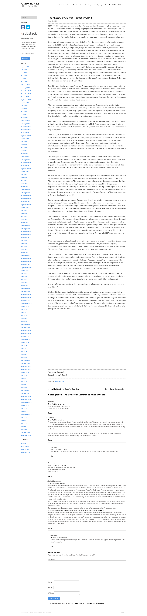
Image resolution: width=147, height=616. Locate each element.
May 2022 (24, 217)
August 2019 (25, 306)
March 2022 (24, 223)
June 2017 (24, 378)
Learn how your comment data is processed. (90, 603)
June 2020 (24, 277)
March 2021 (24, 253)
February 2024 (25, 157)
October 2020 (25, 265)
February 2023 (25, 190)
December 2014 (26, 435)
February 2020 (25, 288)
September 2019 (26, 303)
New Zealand (25, 446)
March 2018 (24, 357)
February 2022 (25, 226)
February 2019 (25, 324)
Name (50, 582)
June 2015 (24, 420)
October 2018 (25, 336)
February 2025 (25, 121)
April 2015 (24, 426)
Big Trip (23, 443)
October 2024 (25, 133)
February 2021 (25, 256)
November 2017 (26, 369)
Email (50, 587)
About (69, 5)
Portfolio (61, 5)
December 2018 (26, 330)
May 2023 (24, 181)
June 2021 (24, 244)
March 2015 (24, 429)
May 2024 (24, 148)
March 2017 (24, 387)
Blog (89, 5)
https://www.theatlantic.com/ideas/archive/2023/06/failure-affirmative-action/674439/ (76, 510)
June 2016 (24, 411)
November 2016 (26, 399)
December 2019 (26, 294)
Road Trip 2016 (110, 5)
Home (54, 5)
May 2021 (24, 247)
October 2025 (25, 97)
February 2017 (25, 390)
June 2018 (24, 348)
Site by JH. (123, 612)
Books (75, 5)
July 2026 (24, 70)
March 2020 (24, 285)
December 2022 (26, 196)
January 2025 (25, 124)
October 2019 (25, 300)
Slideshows (122, 5)
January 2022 (25, 229)
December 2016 (26, 396)
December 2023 (26, 163)
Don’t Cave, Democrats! (115, 389)
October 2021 (25, 238)
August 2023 (25, 172)
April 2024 (24, 151)
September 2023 (26, 169)
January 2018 (25, 363)
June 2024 (24, 145)
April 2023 (24, 184)
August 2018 (25, 342)
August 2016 (25, 405)
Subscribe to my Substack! (58, 375)
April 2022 (24, 220)
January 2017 (25, 393)
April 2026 (24, 79)
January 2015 (25, 432)
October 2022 (25, 202)
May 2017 (24, 381)
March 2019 (24, 321)
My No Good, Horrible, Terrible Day (63, 389)
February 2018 (25, 360)
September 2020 (26, 268)
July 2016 (24, 408)
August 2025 (25, 103)
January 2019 (25, 327)
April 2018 (24, 354)
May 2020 (24, 280)
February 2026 (25, 85)
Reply (50, 413)
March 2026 (24, 82)
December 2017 (26, 366)
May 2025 (24, 112)
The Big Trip (97, 5)
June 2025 (24, 109)
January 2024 (25, 160)
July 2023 (24, 175)
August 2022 (25, 208)
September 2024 (26, 136)
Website (51, 593)
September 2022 (26, 205)
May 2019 (24, 315)
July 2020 (24, 274)
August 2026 (25, 67)
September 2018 (26, 339)
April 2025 (24, 115)
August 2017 (25, 372)
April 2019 (24, 318)
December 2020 (26, 259)
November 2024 (26, 130)
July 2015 (24, 417)
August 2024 (25, 139)
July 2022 (24, 211)
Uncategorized (59, 381)
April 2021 (24, 250)
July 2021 (24, 241)
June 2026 (24, 73)
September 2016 (26, 402)
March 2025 (24, 118)
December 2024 (26, 127)
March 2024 (24, 154)
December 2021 (26, 232)
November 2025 (26, 94)
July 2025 (24, 106)
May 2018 (24, 351)
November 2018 (26, 333)
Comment (52, 559)
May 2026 (24, 76)
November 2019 (26, 297)
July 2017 (24, 375)
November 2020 (26, 262)
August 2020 (25, 271)
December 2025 (26, 91)
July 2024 (24, 142)
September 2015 (26, 414)
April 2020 (24, 282)
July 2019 (24, 309)
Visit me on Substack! (56, 372)
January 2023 (25, 193)
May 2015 (24, 423)
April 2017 (24, 384)
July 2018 (24, 345)
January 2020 (25, 291)
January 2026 (25, 88)
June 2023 (24, 178)
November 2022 (26, 199)
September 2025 (26, 100)
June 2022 (24, 214)
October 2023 (25, 166)
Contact (83, 5)
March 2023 (24, 187)
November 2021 (26, 235)
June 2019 (24, 312)
